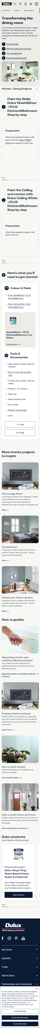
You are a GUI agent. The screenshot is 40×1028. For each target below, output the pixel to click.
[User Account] (25, 4)
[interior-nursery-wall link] (20, 580)
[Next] (37, 150)
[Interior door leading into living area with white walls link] (20, 797)
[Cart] (31, 4)
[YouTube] (23, 938)
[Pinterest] (16, 938)
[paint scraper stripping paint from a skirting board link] (20, 639)
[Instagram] (9, 938)
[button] (37, 88)
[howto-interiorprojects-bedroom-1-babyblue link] (20, 529)
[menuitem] (7, 949)
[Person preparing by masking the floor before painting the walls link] (20, 696)
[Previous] (2, 150)
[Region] (20, 4)
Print (22, 424)
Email (22, 433)
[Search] (15, 4)
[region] (20, 1007)
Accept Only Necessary (20, 1017)
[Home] (3, 10)
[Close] (37, 988)
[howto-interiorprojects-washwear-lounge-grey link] (20, 476)
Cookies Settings (20, 1011)
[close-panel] (36, 3)
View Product (18, 895)
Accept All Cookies (20, 1024)
